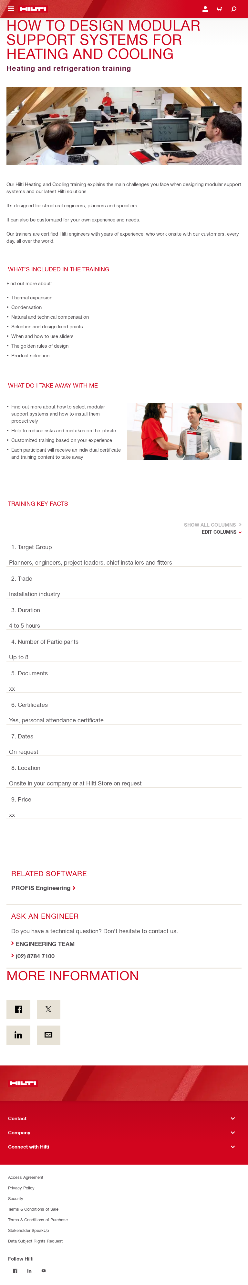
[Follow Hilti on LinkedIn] (29, 1271)
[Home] (33, 9)
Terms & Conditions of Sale (33, 1208)
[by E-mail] (49, 1035)
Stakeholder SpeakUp (28, 1230)
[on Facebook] (18, 1009)
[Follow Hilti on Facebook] (15, 1271)
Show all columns (209, 525)
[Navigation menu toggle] (11, 9)
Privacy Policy (21, 1187)
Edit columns (219, 532)
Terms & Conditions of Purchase (38, 1219)
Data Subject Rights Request (35, 1240)
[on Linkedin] (18, 1035)
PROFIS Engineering (41, 887)
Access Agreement (25, 1177)
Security (15, 1198)
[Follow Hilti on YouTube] (43, 1271)
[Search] (234, 9)
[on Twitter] (49, 1009)
